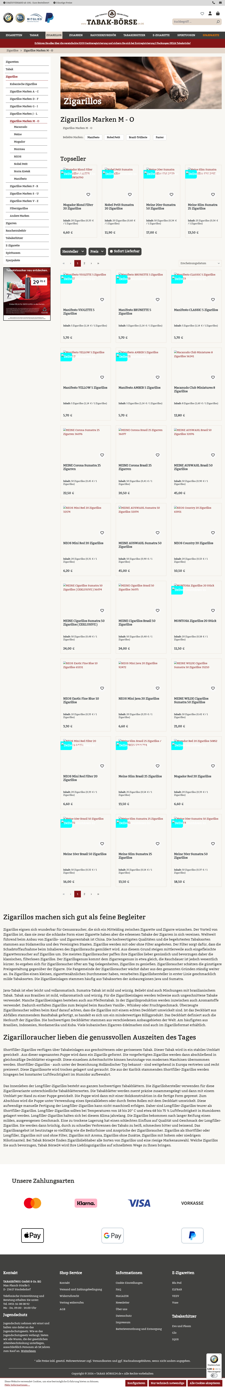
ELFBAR (177, 1289)
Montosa (19, 149)
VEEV (175, 1296)
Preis (94, 251)
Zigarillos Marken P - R (24, 186)
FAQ (118, 1289)
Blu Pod (177, 1282)
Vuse (175, 1302)
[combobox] (193, 21)
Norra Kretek (22, 171)
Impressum (123, 1322)
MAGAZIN (122, 1296)
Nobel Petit (21, 164)
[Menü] (220, 1355)
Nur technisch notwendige (167, 1383)
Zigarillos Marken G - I (24, 106)
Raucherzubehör (16, 230)
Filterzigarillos (19, 208)
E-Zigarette (13, 245)
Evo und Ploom (181, 1326)
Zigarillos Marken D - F (24, 98)
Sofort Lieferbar (127, 251)
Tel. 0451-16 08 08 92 (16, 1303)
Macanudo (20, 126)
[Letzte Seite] (98, 263)
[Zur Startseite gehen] (112, 17)
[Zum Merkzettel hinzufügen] (88, 194)
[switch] (214, 1375)
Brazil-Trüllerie (138, 137)
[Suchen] (218, 21)
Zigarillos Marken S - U (24, 193)
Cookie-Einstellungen (129, 1282)
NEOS (17, 156)
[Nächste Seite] (91, 263)
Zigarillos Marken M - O (24, 121)
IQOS (175, 1339)
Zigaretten (12, 61)
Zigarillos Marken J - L (23, 113)
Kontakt (65, 1282)
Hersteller (70, 251)
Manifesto (20, 178)
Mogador (19, 141)
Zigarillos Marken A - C (24, 91)
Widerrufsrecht (69, 1296)
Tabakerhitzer (14, 238)
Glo (174, 1332)
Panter (160, 137)
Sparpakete (13, 260)
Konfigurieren (136, 1383)
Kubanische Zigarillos (23, 84)
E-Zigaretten (183, 1273)
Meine (18, 134)
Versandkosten (102, 1360)
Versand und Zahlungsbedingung (81, 1289)
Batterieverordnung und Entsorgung (139, 1329)
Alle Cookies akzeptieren (205, 1383)
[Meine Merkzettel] (202, 13)
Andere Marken (19, 215)
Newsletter (122, 1302)
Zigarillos (12, 76)
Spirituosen (13, 252)
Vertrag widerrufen (72, 1302)
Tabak (9, 69)
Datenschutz (124, 1315)
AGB (62, 1309)
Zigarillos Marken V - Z (24, 201)
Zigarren (11, 223)
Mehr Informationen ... (17, 1385)
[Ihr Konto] (210, 13)
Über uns (121, 1309)
